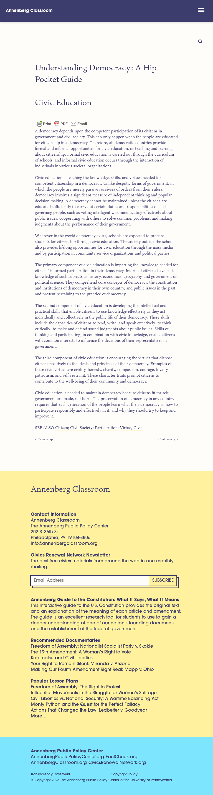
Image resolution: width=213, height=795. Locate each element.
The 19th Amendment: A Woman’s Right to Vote (81, 652)
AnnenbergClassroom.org (59, 763)
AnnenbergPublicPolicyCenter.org (67, 757)
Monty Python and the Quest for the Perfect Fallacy (85, 704)
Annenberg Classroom (29, 11)
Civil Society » (168, 439)
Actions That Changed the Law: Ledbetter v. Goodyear (89, 710)
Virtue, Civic (131, 427)
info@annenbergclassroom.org (64, 544)
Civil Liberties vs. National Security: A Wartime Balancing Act (94, 699)
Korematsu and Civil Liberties (62, 658)
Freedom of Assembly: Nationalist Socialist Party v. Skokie (92, 646)
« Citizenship (44, 439)
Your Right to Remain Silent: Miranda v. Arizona (81, 664)
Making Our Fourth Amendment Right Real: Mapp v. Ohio (92, 670)
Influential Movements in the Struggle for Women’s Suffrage (94, 693)
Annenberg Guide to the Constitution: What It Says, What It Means (105, 600)
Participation (106, 427)
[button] (201, 11)
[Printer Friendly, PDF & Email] (62, 123)
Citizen (61, 427)
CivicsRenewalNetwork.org (117, 763)
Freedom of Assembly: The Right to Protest (75, 687)
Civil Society (81, 427)
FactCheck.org (122, 757)
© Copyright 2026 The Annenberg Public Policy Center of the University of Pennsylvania (101, 780)
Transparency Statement (50, 774)
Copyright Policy (124, 774)
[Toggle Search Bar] (123, 10)
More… (39, 716)
